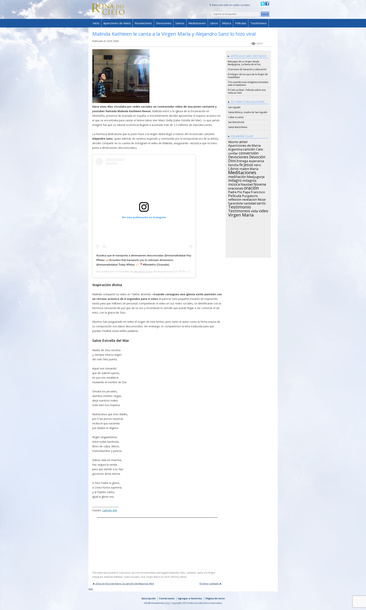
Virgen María (153, 577)
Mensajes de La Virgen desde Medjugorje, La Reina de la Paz (244, 63)
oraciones (235, 187)
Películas (240, 23)
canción (249, 148)
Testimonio (239, 206)
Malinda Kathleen (113, 577)
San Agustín (234, 107)
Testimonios (258, 23)
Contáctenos (167, 598)
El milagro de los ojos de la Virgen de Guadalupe (248, 76)
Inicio (96, 23)
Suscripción (148, 598)
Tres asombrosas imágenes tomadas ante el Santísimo (248, 83)
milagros (249, 179)
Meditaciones (197, 23)
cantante (191, 572)
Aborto (233, 141)
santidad (250, 202)
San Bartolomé (236, 122)
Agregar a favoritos (190, 598)
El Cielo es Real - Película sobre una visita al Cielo (247, 91)
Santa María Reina (237, 127)
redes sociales (132, 577)
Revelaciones (143, 23)
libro (257, 164)
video (263, 210)
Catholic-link (109, 510)
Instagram (97, 577)
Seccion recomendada (143, 572)
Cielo (259, 148)
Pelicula (234, 195)
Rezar (262, 198)
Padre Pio (235, 191)
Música (226, 23)
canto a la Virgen (206, 572)
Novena (260, 183)
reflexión (234, 198)
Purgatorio (250, 195)
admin (183, 577)
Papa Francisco (254, 191)
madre (244, 168)
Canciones (124, 572)
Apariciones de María (117, 23)
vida (254, 210)
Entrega (242, 160)
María (254, 168)
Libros (214, 23)
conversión (249, 152)
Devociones (163, 23)
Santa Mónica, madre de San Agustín (247, 112)
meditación (237, 176)
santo (261, 202)
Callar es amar (236, 117)
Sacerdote (235, 202)
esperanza (256, 160)
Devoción (257, 156)
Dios (232, 160)
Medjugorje (256, 176)
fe (241, 164)
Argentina (235, 148)
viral (143, 577)
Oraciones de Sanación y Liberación (247, 69)
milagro (235, 179)
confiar (233, 152)
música (234, 183)
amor (243, 141)
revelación (249, 198)
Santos (179, 23)
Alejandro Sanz (143, 271)
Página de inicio (215, 598)
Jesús (248, 164)
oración (251, 187)
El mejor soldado (209, 583)
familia (233, 164)
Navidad (247, 183)
